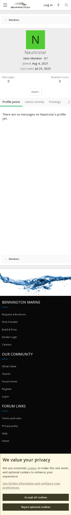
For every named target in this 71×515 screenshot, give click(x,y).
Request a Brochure (14, 314)
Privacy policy (10, 426)
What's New (9, 366)
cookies (32, 468)
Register (7, 389)
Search (6, 374)
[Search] (66, 5)
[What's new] (58, 5)
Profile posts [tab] (11, 102)
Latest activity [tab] (34, 102)
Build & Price (9, 329)
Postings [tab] (55, 102)
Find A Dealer (10, 322)
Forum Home (9, 381)
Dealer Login (9, 337)
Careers (7, 344)
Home (5, 441)
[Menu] (5, 5)
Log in (5, 396)
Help (4, 433)
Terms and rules (11, 418)
